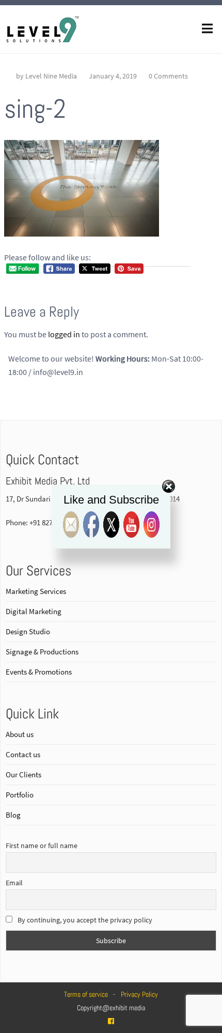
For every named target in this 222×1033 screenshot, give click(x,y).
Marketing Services (36, 591)
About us (20, 734)
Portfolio (20, 795)
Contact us (23, 754)
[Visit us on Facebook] (111, 1021)
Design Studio (28, 631)
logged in (64, 334)
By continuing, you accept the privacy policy (84, 920)
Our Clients (23, 774)
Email (14, 882)
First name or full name (41, 845)
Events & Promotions (39, 672)
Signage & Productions (42, 651)
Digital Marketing (33, 611)
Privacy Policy (139, 994)
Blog (13, 815)
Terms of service (86, 994)
